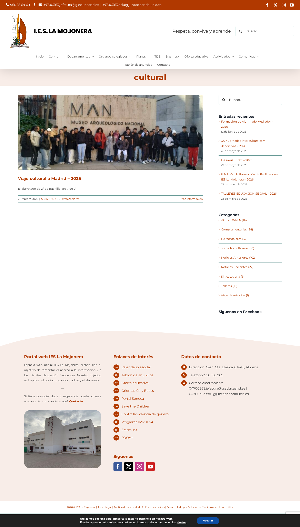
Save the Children (135, 406)
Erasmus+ (129, 430)
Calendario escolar (136, 367)
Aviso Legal (104, 507)
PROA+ (127, 438)
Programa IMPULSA (137, 422)
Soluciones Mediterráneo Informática (210, 507)
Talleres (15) (229, 286)
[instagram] (139, 466)
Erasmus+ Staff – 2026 (236, 160)
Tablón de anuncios (137, 375)
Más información (192, 198)
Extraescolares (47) (234, 239)
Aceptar (208, 521)
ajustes (181, 522)
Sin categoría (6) (233, 276)
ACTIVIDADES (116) (234, 220)
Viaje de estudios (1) (235, 295)
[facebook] (117, 466)
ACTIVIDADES (50, 198)
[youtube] (150, 466)
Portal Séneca (132, 399)
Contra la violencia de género (145, 414)
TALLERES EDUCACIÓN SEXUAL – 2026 (249, 193)
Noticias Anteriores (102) (238, 257)
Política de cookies (153, 507)
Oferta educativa (135, 383)
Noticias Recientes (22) (237, 267)
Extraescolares (69, 198)
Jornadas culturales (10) (237, 248)
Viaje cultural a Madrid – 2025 (49, 178)
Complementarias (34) (237, 229)
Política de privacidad (126, 507)
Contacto (76, 401)
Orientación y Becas (137, 391)
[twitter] (128, 466)
